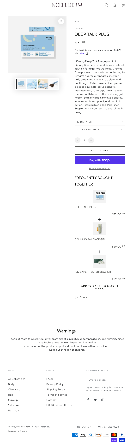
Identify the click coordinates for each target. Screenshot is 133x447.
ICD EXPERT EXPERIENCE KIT (93, 271)
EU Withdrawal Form (59, 405)
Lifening (79, 28)
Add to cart (99, 150)
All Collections (16, 378)
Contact (51, 399)
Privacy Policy (54, 384)
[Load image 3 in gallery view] (43, 84)
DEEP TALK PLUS (85, 207)
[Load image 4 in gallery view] (53, 84)
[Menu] (10, 5)
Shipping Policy (55, 389)
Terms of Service (56, 394)
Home (77, 22)
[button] (106, 5)
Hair (10, 394)
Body (11, 384)
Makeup (13, 399)
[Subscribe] (123, 379)
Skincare (13, 405)
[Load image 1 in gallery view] (21, 84)
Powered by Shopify (17, 431)
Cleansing (14, 389)
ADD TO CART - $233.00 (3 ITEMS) (99, 287)
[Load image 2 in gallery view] (32, 84)
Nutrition (13, 410)
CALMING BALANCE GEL (90, 239)
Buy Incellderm (23, 426)
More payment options (99, 168)
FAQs (49, 378)
